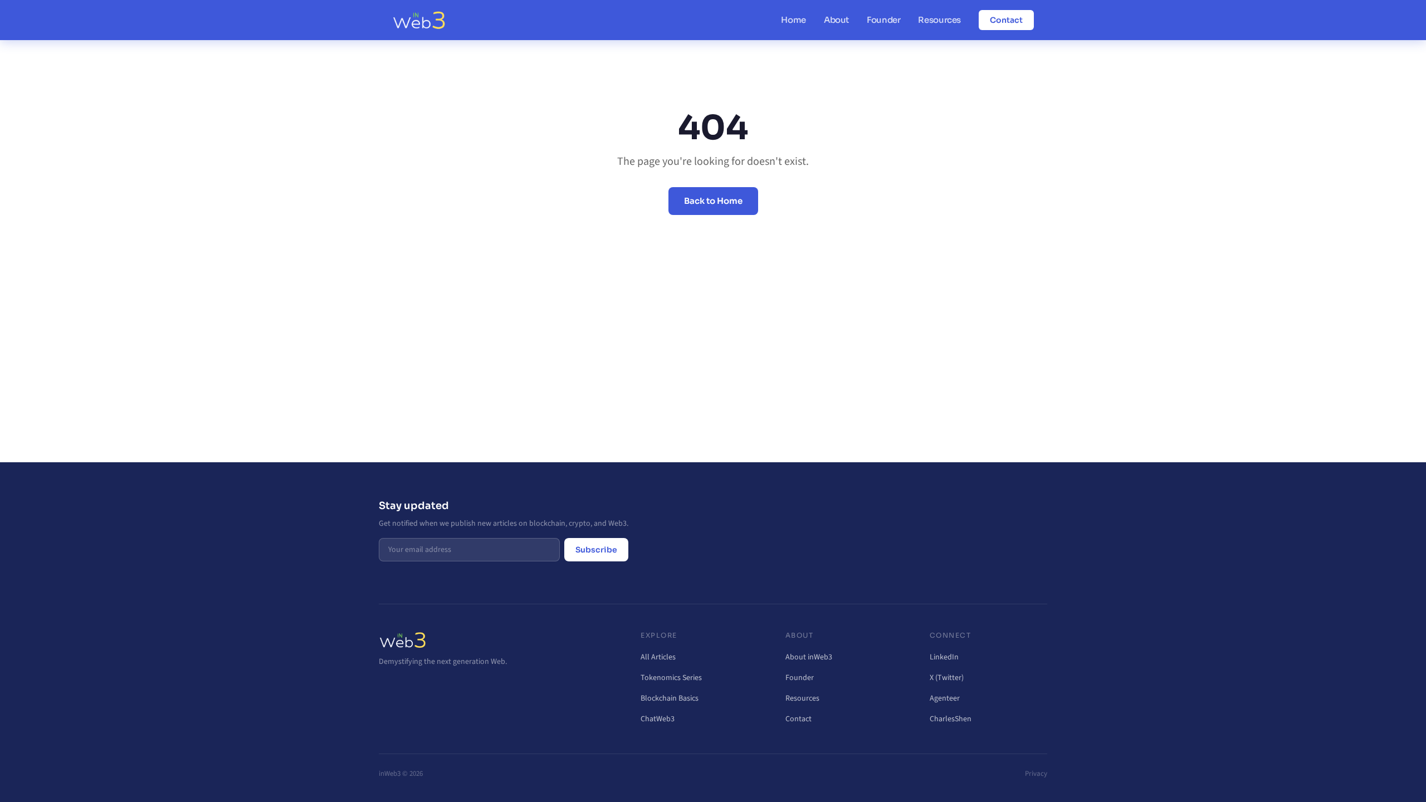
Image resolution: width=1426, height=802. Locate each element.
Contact (1006, 20)
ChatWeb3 (658, 719)
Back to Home (713, 200)
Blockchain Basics (670, 698)
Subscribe (596, 550)
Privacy (1036, 774)
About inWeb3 (808, 657)
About (836, 19)
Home (793, 19)
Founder (883, 19)
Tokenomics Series (671, 677)
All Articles (658, 657)
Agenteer (945, 698)
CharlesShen (950, 719)
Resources (939, 19)
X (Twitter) (947, 677)
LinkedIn (944, 657)
